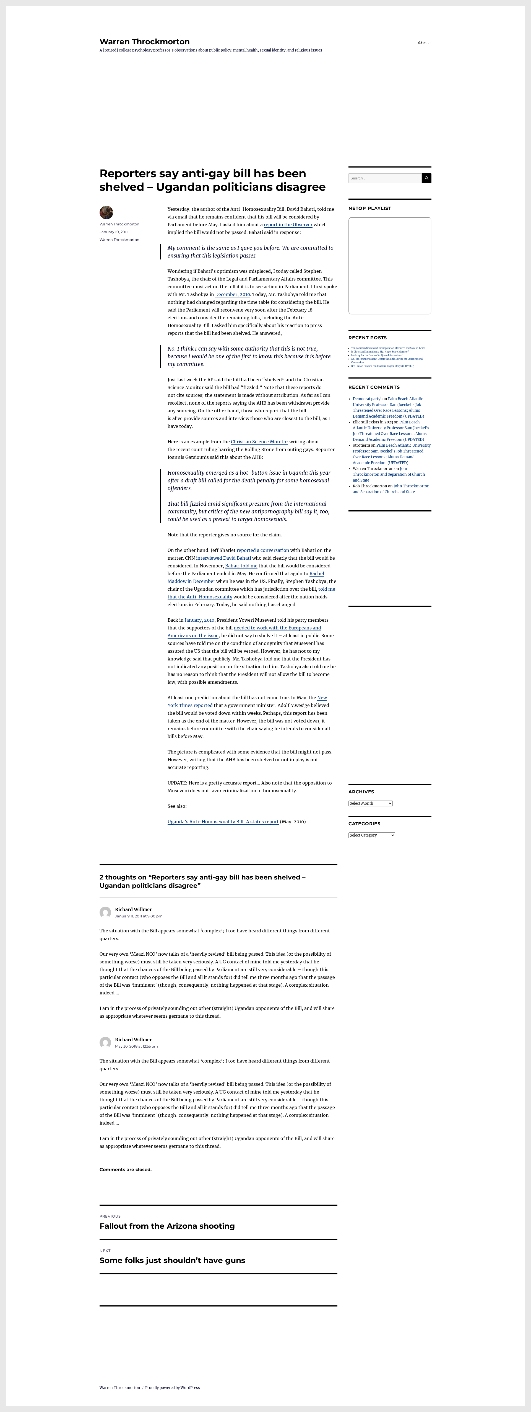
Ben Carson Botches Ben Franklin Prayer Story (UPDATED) (382, 366)
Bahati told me (241, 566)
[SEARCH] (426, 178)
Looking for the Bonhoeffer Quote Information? (376, 355)
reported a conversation (263, 550)
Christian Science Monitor (259, 441)
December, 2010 (232, 294)
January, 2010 (199, 620)
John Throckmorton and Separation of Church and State (389, 474)
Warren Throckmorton (145, 41)
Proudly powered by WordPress (172, 1387)
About (424, 42)
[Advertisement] (265, 125)
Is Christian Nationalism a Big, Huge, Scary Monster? (380, 351)
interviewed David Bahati (223, 558)
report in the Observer (288, 224)
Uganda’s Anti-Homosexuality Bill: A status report (223, 821)
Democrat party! (367, 399)
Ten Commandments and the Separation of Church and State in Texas (388, 348)
